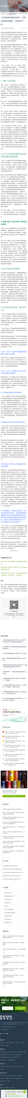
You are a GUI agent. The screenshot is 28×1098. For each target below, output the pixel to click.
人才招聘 (2, 1045)
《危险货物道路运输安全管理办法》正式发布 (15, 653)
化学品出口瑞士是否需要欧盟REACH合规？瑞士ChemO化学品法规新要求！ (14, 823)
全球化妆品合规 (8, 899)
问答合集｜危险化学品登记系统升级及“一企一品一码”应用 (14, 832)
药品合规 (6, 906)
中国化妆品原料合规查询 (16, 1078)
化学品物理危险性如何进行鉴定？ (10, 865)
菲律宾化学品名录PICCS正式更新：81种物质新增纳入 (13, 943)
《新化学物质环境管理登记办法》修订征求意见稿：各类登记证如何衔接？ (15, 759)
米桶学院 (2, 1069)
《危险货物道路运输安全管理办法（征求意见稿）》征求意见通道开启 (15, 692)
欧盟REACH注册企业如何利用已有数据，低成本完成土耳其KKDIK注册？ (15, 755)
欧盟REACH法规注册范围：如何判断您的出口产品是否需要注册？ (14, 851)
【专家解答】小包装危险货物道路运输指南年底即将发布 (15, 647)
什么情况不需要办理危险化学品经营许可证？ (13, 872)
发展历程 (12, 1042)
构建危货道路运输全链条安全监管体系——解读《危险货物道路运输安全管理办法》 (15, 666)
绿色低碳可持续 (8, 916)
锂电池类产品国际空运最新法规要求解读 (12, 809)
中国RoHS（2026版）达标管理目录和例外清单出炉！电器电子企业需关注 (15, 732)
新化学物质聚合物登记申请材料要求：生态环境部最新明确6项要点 (14, 956)
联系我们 (7, 1045)
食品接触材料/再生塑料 (9, 912)
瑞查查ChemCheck (11, 1075)
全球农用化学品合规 (9, 896)
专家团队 (7, 1042)
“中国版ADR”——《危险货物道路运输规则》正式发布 (15, 672)
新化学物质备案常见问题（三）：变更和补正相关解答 (14, 827)
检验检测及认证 (8, 922)
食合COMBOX (3, 1081)
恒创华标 (12, 1087)
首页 (2, 13)
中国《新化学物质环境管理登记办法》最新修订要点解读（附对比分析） (15, 737)
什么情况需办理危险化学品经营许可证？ (12, 879)
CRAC (22, 1066)
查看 (14, 796)
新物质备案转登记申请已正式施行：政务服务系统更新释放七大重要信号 (14, 969)
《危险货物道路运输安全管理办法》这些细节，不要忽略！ (14, 679)
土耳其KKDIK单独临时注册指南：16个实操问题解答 (14, 950)
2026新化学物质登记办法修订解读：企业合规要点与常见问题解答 (15, 741)
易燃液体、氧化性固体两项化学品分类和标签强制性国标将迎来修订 (14, 936)
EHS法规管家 (20, 1075)
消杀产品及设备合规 (9, 909)
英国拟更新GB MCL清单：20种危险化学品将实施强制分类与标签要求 (14, 982)
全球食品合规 (7, 902)
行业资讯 (4, 13)
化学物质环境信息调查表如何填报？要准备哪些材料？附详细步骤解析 (14, 847)
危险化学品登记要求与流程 (7, 28)
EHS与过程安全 (7, 919)
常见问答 (12, 1066)
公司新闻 (23, 1042)
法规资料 (7, 1066)
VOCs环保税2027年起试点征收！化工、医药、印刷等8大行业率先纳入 (13, 976)
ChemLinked (3, 1075)
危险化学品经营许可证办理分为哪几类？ (12, 875)
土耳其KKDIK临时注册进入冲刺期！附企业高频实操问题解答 (14, 963)
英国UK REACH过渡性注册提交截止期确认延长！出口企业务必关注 (15, 750)
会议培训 (17, 1066)
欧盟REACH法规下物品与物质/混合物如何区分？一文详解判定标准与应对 (14, 837)
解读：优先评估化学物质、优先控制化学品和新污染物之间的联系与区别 (14, 813)
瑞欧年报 (17, 1042)
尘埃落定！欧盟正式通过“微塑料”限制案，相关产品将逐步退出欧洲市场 (14, 842)
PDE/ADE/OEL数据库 (5, 1078)
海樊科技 (2, 1087)
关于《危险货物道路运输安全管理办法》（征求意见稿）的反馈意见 (15, 699)
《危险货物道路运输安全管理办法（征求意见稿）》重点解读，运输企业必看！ (15, 686)
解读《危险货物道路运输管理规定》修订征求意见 (15, 659)
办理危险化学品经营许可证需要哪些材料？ (12, 869)
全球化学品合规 (8, 892)
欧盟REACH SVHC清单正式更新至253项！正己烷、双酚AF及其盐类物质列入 (13, 818)
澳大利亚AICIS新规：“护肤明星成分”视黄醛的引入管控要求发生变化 (15, 764)
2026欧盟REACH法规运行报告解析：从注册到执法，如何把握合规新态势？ (15, 746)
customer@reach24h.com (15, 1096)
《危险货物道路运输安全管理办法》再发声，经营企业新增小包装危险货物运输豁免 (15, 641)
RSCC (8, 1081)
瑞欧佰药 (7, 1087)
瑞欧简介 (2, 1042)
